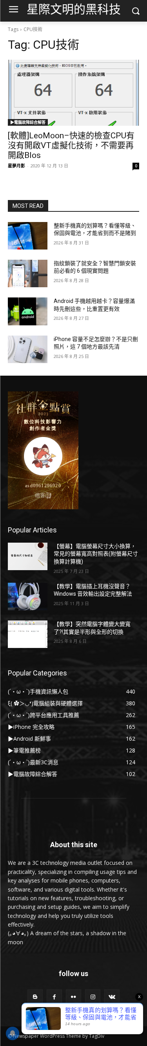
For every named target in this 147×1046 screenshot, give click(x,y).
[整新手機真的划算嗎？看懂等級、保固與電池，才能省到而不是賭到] (27, 236)
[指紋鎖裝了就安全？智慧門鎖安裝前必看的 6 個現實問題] (27, 273)
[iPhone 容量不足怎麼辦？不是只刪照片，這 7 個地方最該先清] (27, 349)
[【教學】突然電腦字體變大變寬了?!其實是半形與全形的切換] (27, 634)
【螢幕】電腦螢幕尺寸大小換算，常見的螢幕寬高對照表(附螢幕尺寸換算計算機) (96, 554)
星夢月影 (16, 166)
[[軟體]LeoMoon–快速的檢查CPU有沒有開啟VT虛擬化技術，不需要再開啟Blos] (73, 93)
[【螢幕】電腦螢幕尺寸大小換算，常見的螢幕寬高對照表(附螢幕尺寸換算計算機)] (27, 556)
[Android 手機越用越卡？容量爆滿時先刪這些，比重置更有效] (27, 311)
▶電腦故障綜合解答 (27, 122)
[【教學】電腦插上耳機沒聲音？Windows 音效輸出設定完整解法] (27, 596)
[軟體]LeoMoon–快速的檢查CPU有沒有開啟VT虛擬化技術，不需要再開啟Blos (71, 145)
